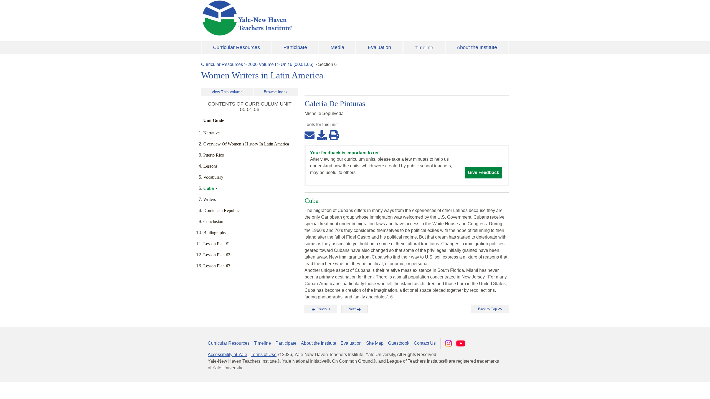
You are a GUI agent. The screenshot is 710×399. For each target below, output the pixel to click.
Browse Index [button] (276, 91)
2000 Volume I (262, 64)
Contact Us (425, 343)
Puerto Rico (213, 155)
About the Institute (477, 47)
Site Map (375, 343)
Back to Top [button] (488, 309)
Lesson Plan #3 (216, 266)
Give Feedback (483, 172)
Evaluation (379, 47)
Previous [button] (322, 309)
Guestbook (398, 343)
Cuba (208, 188)
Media (337, 47)
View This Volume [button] (227, 91)
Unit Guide (213, 120)
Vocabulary (213, 177)
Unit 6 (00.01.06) (297, 64)
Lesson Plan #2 (216, 254)
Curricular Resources (236, 47)
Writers (209, 199)
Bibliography (214, 232)
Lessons (210, 166)
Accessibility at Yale (227, 354)
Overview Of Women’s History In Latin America (246, 144)
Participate (295, 47)
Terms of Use (264, 354)
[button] (678, 389)
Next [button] (352, 309)
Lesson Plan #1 (216, 243)
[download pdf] (322, 135)
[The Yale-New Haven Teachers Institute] (302, 18)
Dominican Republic (221, 210)
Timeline (424, 47)
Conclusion (213, 221)
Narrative (211, 133)
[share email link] (310, 135)
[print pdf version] (334, 135)
